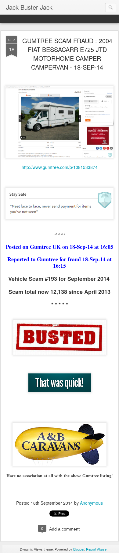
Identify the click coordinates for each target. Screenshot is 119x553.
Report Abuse (96, 549)
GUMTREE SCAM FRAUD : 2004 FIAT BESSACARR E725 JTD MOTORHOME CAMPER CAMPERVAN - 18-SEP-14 (67, 53)
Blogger (78, 549)
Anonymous (91, 503)
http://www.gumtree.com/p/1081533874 (60, 167)
